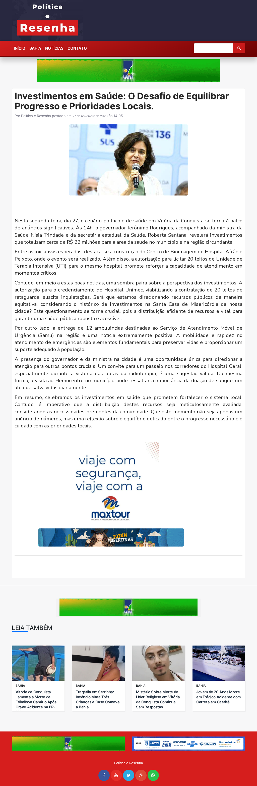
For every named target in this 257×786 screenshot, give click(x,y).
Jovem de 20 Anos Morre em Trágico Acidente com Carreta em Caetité (218, 697)
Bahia (35, 48)
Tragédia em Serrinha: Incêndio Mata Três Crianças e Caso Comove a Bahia (97, 699)
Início (19, 48)
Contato (77, 48)
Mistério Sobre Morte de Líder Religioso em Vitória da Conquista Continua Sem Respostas (158, 699)
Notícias (54, 48)
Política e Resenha (36, 116)
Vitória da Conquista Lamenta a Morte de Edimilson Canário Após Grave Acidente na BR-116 (36, 702)
